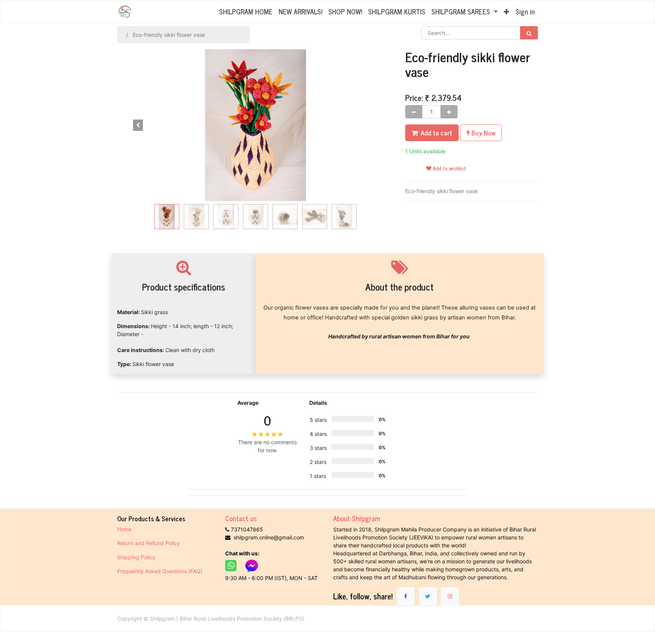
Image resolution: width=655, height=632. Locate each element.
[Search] (529, 32)
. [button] (373, 125)
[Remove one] (413, 111)
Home (124, 529)
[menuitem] (246, 11)
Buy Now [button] (482, 132)
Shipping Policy (137, 557)
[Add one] (449, 111)
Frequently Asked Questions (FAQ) (159, 571)
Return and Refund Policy (149, 543)
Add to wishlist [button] (448, 168)
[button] (506, 11)
